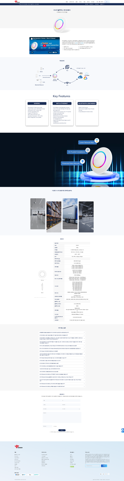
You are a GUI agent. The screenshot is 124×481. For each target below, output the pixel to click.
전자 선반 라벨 (17, 468)
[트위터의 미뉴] (105, 474)
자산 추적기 (17, 457)
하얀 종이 (72, 459)
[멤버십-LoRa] (23, 475)
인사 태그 (16, 456)
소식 (71, 454)
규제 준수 (43, 465)
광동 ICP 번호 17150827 (96, 479)
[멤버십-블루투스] (17, 475)
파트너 (88, 1)
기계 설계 (43, 456)
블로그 (71, 456)
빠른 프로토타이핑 (45, 459)
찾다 (97, 1)
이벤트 (71, 462)
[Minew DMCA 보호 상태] (72, 466)
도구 (15, 465)
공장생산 (43, 462)
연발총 (16, 464)
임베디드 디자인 (45, 457)
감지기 (76, 42)
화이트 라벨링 (44, 464)
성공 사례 (72, 460)
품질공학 (43, 460)
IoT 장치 (82, 42)
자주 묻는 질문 (73, 464)
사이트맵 (101, 479)
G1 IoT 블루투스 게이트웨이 (33, 4)
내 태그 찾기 (17, 462)
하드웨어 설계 (44, 454)
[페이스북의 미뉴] (103, 474)
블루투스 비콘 (17, 454)
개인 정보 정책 (107, 479)
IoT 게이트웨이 (25, 4)
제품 (67, 1)
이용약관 (104, 479)
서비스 (80, 1)
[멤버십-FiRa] (30, 475)
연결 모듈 (16, 467)
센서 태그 (16, 459)
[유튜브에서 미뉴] (108, 474)
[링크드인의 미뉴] (100, 474)
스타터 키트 (71, 1)
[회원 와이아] (36, 475)
